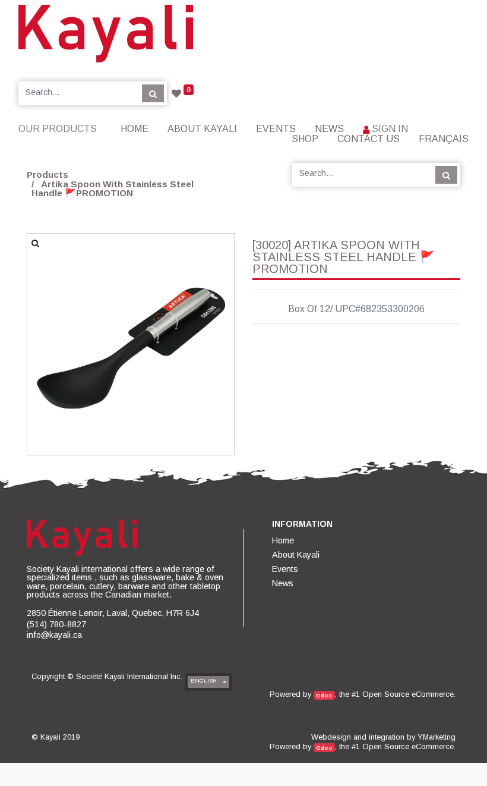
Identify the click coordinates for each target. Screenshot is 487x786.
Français (444, 139)
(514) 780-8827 (56, 624)
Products (47, 174)
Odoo (324, 695)
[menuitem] (134, 129)
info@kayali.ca (54, 635)
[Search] (153, 93)
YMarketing (437, 736)
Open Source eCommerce (408, 694)
